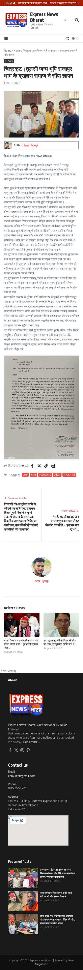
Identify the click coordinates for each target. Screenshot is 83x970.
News (17, 50)
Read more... (31, 742)
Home (7, 50)
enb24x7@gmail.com (21, 776)
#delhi (57, 474)
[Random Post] (67, 38)
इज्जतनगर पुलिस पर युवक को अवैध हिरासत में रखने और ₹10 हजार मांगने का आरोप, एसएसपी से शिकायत (57, 873)
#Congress (45, 474)
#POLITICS (69, 474)
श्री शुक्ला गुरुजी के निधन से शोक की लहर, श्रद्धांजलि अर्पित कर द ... (60, 642)
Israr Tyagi (31, 145)
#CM (33, 474)
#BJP (25, 474)
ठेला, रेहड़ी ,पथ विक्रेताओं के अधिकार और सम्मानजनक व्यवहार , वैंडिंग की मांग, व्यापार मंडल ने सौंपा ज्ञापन (57, 919)
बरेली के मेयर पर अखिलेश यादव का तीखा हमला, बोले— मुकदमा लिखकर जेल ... (21, 644)
